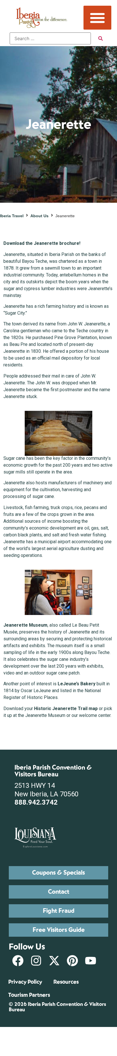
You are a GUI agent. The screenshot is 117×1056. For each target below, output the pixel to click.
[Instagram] (36, 961)
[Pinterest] (72, 961)
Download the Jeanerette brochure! (41, 243)
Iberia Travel (12, 216)
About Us (39, 216)
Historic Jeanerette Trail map (66, 708)
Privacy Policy (25, 982)
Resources (66, 982)
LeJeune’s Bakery (76, 683)
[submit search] (100, 38)
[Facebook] (18, 961)
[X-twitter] (54, 961)
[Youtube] (91, 961)
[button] (97, 18)
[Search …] (50, 38)
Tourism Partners (29, 995)
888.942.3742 (36, 802)
